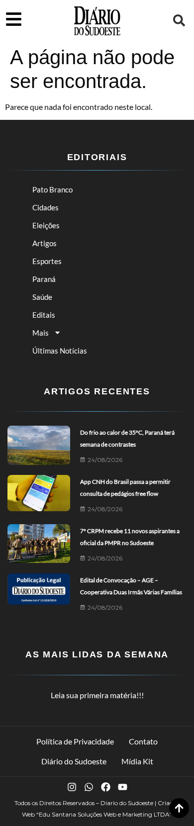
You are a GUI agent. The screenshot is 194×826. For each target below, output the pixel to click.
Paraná (44, 279)
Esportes (47, 261)
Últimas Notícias (59, 350)
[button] (179, 20)
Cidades (45, 207)
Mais (40, 332)
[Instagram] (72, 787)
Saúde (42, 296)
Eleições (46, 225)
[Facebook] (105, 787)
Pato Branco (52, 189)
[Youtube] (122, 787)
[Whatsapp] (89, 787)
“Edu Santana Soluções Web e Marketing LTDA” (104, 814)
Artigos (44, 243)
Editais (43, 314)
